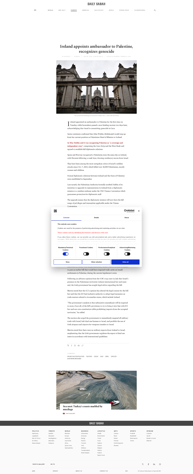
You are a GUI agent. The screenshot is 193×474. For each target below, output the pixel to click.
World (50, 10)
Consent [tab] (66, 217)
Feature (100, 453)
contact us (104, 471)
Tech (82, 445)
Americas (85, 10)
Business (84, 431)
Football (132, 433)
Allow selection (96, 262)
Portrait (116, 441)
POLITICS (35, 431)
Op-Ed (148, 436)
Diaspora (51, 443)
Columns (149, 433)
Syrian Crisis (124, 10)
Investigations (52, 438)
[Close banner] (139, 211)
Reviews (116, 445)
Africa (111, 10)
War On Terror (36, 438)
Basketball (133, 436)
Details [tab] (96, 217)
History (100, 450)
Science (100, 445)
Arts (116, 431)
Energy (83, 438)
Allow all (125, 262)
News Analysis (36, 443)
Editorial (149, 441)
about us (79, 471)
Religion (100, 448)
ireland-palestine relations (75, 356)
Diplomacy (35, 433)
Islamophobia (139, 10)
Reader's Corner (151, 438)
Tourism (83, 443)
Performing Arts (118, 443)
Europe (74, 10)
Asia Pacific (99, 10)
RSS (126, 471)
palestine (89, 356)
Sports (133, 431)
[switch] (86, 254)
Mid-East (62, 10)
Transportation (85, 450)
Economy (83, 436)
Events (116, 438)
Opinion (150, 431)
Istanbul (51, 433)
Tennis (132, 441)
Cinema (116, 433)
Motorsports (133, 438)
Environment (101, 436)
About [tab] (126, 217)
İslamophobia (69, 448)
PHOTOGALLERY (70, 413)
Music (115, 436)
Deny (67, 262)
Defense (83, 448)
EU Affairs (35, 441)
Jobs (33, 471)
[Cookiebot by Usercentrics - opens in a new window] (125, 210)
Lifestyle (101, 431)
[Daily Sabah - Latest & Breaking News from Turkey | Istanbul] (96, 4)
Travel (99, 438)
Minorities (51, 441)
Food (99, 441)
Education (51, 436)
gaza (101, 356)
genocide (114, 356)
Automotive (84, 433)
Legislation (35, 436)
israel (107, 356)
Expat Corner (101, 455)
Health (99, 433)
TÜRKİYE (52, 431)
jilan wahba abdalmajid (74, 358)
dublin (96, 356)
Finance (83, 441)
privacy (55, 471)
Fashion (100, 443)
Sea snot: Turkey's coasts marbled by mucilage (82, 408)
